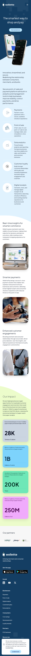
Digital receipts (7, 601)
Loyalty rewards (7, 623)
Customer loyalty (7, 604)
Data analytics (6, 608)
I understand (15, 651)
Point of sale (6, 598)
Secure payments (7, 620)
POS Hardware (7, 632)
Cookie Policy (9, 648)
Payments (5, 594)
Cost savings (6, 617)
